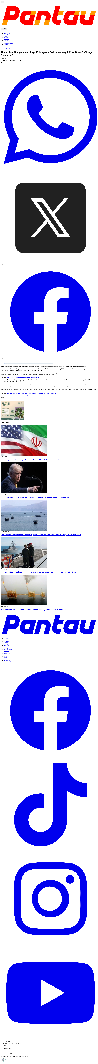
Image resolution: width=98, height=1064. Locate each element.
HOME (2, 48)
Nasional (6, 32)
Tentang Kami (7, 660)
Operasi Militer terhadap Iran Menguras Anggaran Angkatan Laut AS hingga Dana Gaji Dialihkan (40, 572)
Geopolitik (6, 34)
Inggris (27, 395)
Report (5, 45)
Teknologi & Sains (8, 43)
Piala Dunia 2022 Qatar (13, 395)
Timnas (5, 395)
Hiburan (6, 40)
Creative (6, 659)
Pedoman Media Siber (9, 661)
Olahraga (6, 37)
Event (5, 657)
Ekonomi (6, 36)
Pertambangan (7, 33)
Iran (2, 395)
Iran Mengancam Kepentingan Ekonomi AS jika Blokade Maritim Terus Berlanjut (33, 460)
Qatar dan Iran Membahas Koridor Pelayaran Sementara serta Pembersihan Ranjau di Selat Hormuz (41, 535)
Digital (5, 656)
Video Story (6, 44)
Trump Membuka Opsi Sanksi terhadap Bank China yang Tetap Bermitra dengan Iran (35, 497)
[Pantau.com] (49, 27)
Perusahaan (6, 653)
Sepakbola (6, 39)
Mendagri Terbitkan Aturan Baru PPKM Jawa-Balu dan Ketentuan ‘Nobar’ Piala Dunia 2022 (31, 393)
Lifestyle (6, 41)
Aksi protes (22, 395)
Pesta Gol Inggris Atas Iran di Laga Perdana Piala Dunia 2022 (23, 377)
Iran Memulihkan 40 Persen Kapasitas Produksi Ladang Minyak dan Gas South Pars (34, 610)
